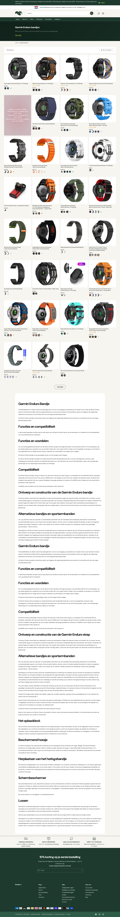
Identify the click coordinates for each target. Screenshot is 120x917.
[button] (18, 19)
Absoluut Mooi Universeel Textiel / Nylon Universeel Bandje (12, 248)
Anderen (57, 19)
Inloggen (102, 2)
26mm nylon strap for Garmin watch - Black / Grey (45, 289)
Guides (64, 895)
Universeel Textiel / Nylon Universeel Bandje (43, 124)
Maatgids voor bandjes (68, 890)
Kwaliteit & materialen (91, 890)
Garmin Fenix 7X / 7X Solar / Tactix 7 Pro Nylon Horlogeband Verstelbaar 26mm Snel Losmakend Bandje (98, 249)
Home (16, 43)
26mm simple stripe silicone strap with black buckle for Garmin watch (13, 166)
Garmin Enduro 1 (23, 43)
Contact (64, 902)
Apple (17, 19)
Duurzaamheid (89, 892)
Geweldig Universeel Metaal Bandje (13, 289)
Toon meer (18, 35)
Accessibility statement (59, 914)
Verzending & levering (68, 897)
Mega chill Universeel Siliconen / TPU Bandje (72, 329)
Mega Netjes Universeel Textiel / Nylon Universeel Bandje (40, 329)
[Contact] (99, 13)
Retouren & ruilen (67, 899)
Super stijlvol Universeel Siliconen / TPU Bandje (16, 83)
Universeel (48, 19)
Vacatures (88, 895)
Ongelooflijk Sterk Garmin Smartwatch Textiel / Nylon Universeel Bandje (99, 329)
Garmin (24, 19)
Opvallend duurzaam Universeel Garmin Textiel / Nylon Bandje (12, 371)
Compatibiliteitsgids (68, 892)
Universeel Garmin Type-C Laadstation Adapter (16, 205)
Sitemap (68, 914)
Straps (20, 914)
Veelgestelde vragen (68, 888)
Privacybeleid (26, 914)
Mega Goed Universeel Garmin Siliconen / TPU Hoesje (68, 289)
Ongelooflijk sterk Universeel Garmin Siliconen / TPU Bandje (68, 206)
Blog (86, 897)
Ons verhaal (88, 888)
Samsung (39, 19)
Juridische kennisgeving (47, 914)
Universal (41, 897)
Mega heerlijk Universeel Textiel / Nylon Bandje (101, 83)
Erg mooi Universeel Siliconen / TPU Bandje (72, 83)
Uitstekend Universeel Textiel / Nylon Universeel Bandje (39, 166)
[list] (60, 7)
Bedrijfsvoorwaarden (35, 914)
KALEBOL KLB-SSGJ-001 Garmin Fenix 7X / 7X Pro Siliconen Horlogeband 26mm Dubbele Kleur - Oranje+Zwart (42, 207)
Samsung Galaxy (43, 892)
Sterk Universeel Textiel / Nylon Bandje (42, 370)
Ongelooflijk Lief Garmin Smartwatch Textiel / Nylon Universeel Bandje (41, 248)
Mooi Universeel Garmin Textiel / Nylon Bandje (72, 370)
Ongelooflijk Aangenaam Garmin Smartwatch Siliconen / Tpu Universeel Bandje (15, 329)
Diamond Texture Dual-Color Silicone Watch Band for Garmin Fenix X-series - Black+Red (100, 206)
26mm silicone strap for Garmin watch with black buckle (69, 166)
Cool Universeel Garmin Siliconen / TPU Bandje (101, 165)
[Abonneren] (82, 870)
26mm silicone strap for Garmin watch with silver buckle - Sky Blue (98, 124)
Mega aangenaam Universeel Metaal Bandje (72, 247)
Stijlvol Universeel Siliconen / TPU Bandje (42, 83)
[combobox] (60, 13)
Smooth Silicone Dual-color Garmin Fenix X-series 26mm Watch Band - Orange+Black (100, 289)
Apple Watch (42, 888)
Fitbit (31, 19)
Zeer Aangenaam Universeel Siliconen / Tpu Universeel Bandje (69, 124)
